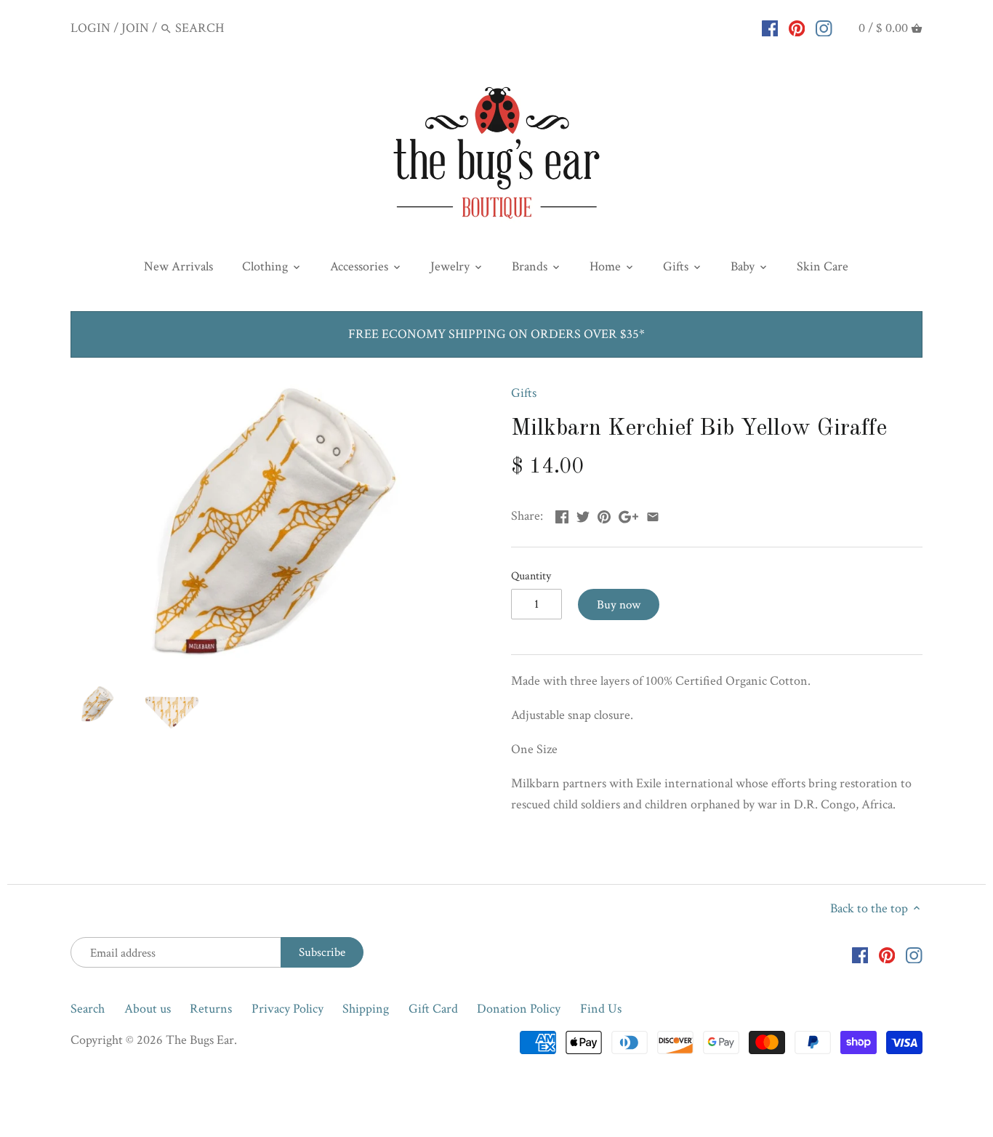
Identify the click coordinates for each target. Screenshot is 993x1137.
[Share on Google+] (628, 514)
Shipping (365, 1008)
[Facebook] (770, 27)
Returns (211, 1008)
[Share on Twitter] (583, 514)
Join (135, 28)
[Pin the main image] (604, 514)
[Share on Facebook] (561, 514)
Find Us (601, 1008)
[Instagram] (824, 27)
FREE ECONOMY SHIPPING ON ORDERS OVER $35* (496, 334)
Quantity (531, 576)
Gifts (523, 393)
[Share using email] (652, 514)
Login (90, 28)
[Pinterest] (797, 27)
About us (147, 1008)
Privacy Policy (287, 1008)
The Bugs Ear (200, 1040)
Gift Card (433, 1008)
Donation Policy (518, 1008)
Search (88, 1008)
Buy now (618, 605)
